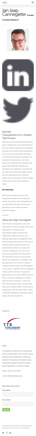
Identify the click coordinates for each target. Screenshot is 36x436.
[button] (33, 2)
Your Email (6, 400)
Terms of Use (14, 428)
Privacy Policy (6, 428)
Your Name (6, 390)
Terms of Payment (25, 428)
